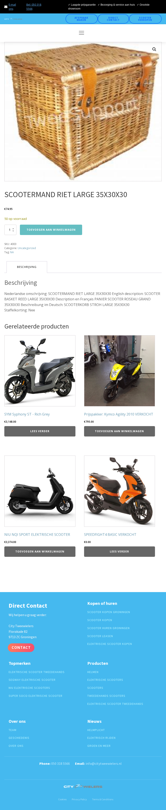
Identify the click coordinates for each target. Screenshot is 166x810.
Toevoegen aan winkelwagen (51, 230)
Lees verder (39, 431)
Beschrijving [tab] (27, 267)
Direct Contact (113, 18)
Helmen (93, 672)
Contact (21, 647)
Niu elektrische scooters (29, 688)
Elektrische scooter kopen (109, 644)
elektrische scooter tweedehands (37, 672)
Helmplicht (96, 730)
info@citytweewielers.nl (104, 763)
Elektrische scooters (105, 680)
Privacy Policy (79, 799)
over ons (16, 746)
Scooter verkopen (145, 18)
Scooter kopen (99, 620)
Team (12, 730)
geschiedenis (19, 738)
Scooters (95, 688)
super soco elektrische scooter (35, 696)
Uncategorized (27, 248)
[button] (154, 49)
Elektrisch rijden (101, 738)
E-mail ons (12, 7)
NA (12, 252)
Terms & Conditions (102, 799)
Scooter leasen (100, 636)
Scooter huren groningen (108, 628)
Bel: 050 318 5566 (33, 7)
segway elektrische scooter (32, 680)
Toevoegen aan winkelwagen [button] (119, 431)
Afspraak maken (81, 18)
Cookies (62, 799)
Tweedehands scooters (106, 696)
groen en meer (99, 746)
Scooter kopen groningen (108, 612)
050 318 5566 (60, 763)
